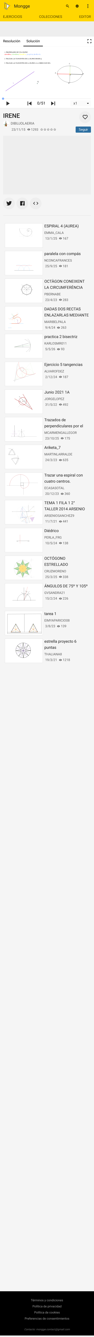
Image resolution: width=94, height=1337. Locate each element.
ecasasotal (54, 488)
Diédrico (51, 531)
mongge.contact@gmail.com (53, 1329)
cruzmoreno (55, 571)
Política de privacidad (46, 1306)
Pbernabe (52, 294)
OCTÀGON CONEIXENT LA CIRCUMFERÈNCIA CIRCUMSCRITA (64, 287)
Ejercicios (12, 17)
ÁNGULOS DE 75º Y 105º (66, 586)
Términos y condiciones (47, 1300)
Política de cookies (47, 1312)
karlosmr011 (55, 343)
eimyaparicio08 (57, 620)
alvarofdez (54, 371)
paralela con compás (62, 254)
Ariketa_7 (52, 447)
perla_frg (53, 537)
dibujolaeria (22, 123)
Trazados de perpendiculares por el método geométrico (63, 426)
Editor (85, 17)
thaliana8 (53, 654)
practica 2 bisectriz (61, 337)
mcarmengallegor (60, 433)
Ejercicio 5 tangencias (63, 364)
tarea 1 (50, 614)
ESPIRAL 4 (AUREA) (61, 226)
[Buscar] (68, 6)
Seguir (83, 129)
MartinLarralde (58, 454)
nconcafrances (58, 260)
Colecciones (50, 17)
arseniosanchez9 (59, 516)
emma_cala (54, 233)
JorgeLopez (54, 399)
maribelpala (55, 322)
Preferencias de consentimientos (47, 1318)
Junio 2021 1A (57, 392)
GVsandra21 (54, 593)
